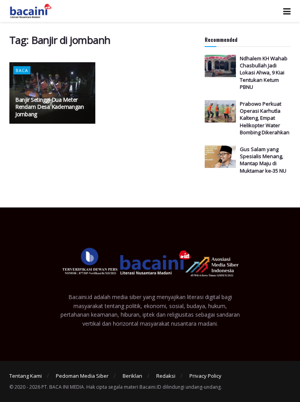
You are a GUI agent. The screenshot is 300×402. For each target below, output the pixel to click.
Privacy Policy (205, 375)
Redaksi (165, 375)
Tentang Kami (25, 375)
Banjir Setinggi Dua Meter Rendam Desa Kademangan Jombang (49, 106)
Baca (22, 70)
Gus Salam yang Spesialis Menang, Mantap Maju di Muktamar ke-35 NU (263, 160)
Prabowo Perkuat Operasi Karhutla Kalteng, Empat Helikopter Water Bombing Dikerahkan (264, 118)
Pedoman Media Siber (82, 375)
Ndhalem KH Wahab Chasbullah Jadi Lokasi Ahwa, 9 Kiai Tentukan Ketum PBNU (264, 72)
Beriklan (132, 375)
